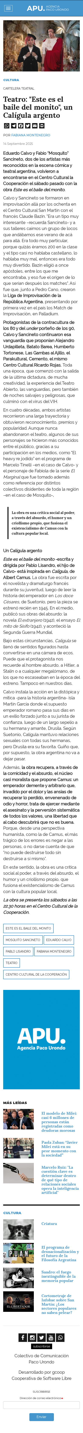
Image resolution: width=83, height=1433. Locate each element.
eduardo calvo (59, 940)
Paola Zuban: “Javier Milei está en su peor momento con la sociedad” (60, 1148)
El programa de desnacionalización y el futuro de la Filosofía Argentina (60, 1253)
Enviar (41, 1417)
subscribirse (41, 1346)
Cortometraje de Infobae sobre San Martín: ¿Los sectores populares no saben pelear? (59, 1304)
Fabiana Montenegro (30, 135)
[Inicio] (48, 8)
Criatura (49, 1223)
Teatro (11, 963)
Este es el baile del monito (28, 928)
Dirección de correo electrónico (40, 1398)
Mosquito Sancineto (23, 940)
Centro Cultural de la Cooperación (36, 974)
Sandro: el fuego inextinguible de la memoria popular (59, 1276)
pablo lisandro (18, 951)
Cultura (11, 80)
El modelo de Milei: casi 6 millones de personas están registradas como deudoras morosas (59, 1122)
